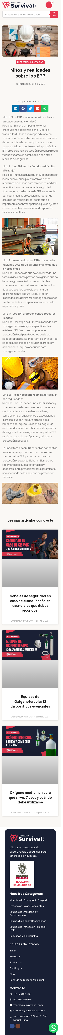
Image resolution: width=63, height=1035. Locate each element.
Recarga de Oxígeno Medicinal (27, 980)
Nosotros (15, 956)
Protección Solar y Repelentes (27, 906)
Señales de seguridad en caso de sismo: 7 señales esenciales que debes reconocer (30, 603)
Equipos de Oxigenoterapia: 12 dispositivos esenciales (30, 701)
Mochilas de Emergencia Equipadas (29, 900)
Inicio (13, 950)
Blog (12, 974)
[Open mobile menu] (57, 5)
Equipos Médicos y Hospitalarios (28, 921)
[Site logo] (19, 4)
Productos (16, 962)
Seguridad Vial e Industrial (24, 936)
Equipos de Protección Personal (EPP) (28, 928)
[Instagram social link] (18, 1026)
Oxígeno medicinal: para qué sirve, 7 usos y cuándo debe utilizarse (30, 797)
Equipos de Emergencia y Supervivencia (24, 913)
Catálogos (16, 968)
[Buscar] (54, 14)
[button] (15, 108)
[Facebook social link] (12, 1026)
